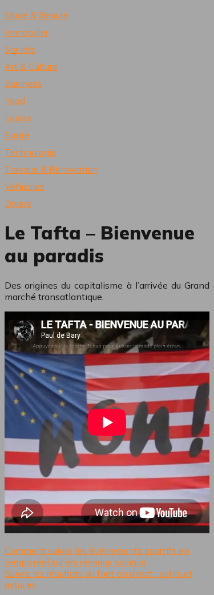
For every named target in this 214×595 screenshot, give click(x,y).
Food (15, 100)
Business (23, 83)
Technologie (30, 152)
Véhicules (25, 186)
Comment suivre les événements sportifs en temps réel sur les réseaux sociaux (97, 556)
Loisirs (18, 117)
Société (20, 49)
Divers (18, 203)
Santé (17, 135)
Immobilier (27, 32)
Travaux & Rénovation (51, 169)
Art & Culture (31, 66)
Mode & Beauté (36, 15)
